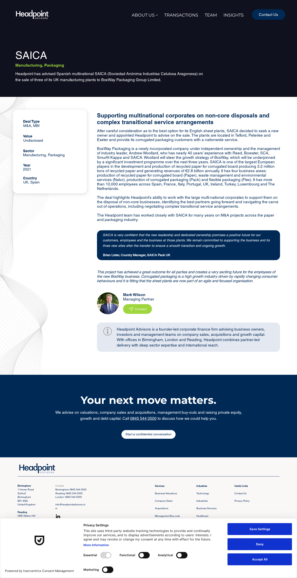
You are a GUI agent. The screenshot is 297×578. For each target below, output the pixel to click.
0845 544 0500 (143, 418)
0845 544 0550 (74, 493)
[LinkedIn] (58, 516)
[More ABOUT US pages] (157, 15)
